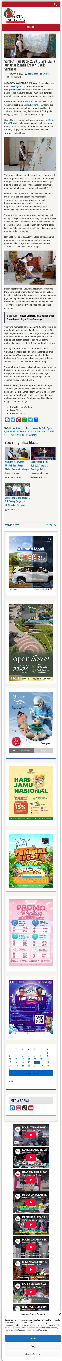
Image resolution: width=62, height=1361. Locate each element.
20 (29, 1062)
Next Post (50, 525)
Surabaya (33, 434)
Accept (33, 1338)
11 (16, 1059)
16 (48, 1059)
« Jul (11, 1081)
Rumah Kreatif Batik (19, 434)
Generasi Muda (26, 431)
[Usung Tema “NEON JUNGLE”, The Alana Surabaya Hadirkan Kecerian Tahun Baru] (43, 453)
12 (23, 1059)
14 (35, 1059)
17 (10, 1062)
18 (16, 1062)
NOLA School (33, 105)
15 (41, 1059)
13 (29, 1059)
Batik (9, 428)
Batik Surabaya (19, 428)
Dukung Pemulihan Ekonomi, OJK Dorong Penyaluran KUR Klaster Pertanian (17, 501)
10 (10, 1059)
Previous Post (12, 525)
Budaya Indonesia (33, 428)
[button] (59, 1314)
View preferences (33, 1354)
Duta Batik (14, 431)
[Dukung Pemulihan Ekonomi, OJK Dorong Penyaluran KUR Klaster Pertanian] (17, 489)
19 (23, 1062)
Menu (32, 27)
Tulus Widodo (32, 73)
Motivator (47, 73)
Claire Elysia (15, 86)
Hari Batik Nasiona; (41, 431)
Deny (33, 1346)
